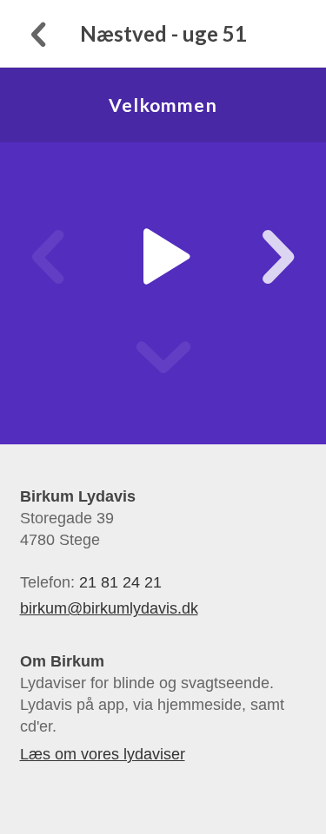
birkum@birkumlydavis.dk (109, 608)
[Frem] (259, 257)
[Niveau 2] (163, 357)
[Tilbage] (66, 257)
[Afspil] (163, 257)
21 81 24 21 (120, 582)
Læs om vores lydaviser (102, 754)
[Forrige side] (36, 33)
